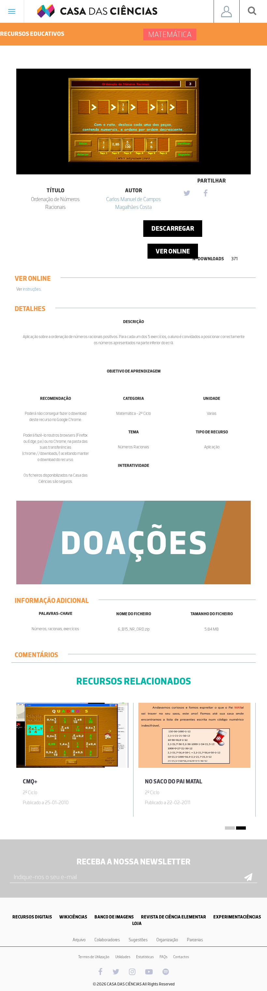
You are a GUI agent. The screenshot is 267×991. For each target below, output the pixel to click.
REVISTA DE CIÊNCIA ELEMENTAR (173, 917)
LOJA (137, 923)
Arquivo (79, 940)
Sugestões (138, 940)
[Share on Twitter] (186, 193)
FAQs (163, 957)
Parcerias (195, 940)
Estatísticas (145, 957)
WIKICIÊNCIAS (73, 917)
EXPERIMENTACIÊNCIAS (237, 917)
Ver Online (173, 251)
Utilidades (122, 957)
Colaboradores (107, 940)
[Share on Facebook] (205, 193)
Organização (167, 940)
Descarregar (172, 228)
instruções (32, 289)
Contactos (181, 957)
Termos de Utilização (93, 957)
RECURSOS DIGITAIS (32, 917)
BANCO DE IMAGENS (114, 917)
